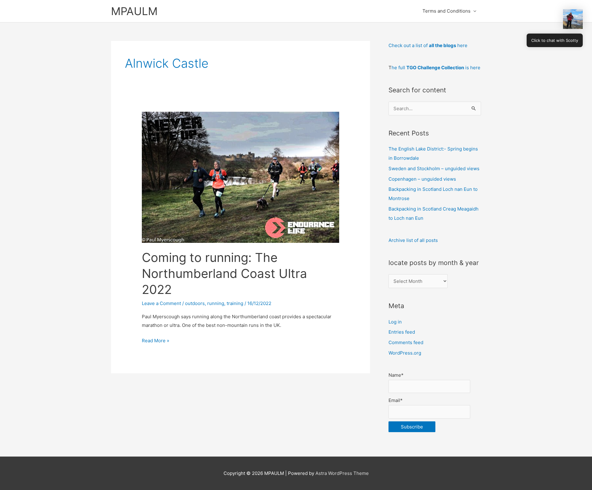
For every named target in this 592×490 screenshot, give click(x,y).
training (235, 303)
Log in (395, 322)
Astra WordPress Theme (342, 473)
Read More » (155, 341)
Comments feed (405, 342)
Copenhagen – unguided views (422, 179)
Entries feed (401, 332)
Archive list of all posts (413, 240)
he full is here (436, 67)
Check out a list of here (427, 45)
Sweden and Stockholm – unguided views (433, 168)
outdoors (195, 303)
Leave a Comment (161, 303)
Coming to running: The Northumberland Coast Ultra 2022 (224, 273)
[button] (573, 19)
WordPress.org (404, 353)
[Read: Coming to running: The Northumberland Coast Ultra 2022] (240, 177)
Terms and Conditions (446, 11)
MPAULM (134, 11)
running (215, 303)
